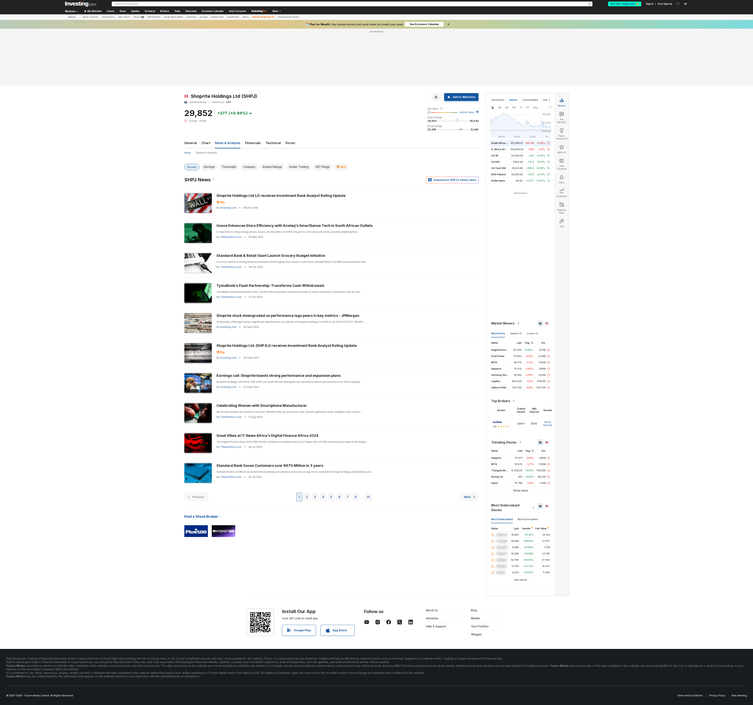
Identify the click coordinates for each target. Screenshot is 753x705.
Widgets (476, 634)
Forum (290, 143)
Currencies (497, 99)
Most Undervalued (502, 519)
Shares (72, 17)
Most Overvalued (528, 519)
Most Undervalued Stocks (505, 507)
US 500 (495, 161)
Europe (204, 17)
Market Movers (503, 323)
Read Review (547, 424)
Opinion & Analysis (206, 152)
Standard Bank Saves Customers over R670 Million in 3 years (269, 465)
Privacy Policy (717, 695)
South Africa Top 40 (502, 143)
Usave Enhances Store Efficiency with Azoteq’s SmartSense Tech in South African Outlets (294, 225)
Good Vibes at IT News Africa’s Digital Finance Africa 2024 (267, 435)
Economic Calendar (213, 11)
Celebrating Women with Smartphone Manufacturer (261, 405)
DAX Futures (498, 174)
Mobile (475, 618)
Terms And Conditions (690, 695)
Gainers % (516, 333)
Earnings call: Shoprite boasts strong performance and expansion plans (278, 375)
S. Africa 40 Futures (502, 149)
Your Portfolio (480, 626)
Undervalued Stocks (288, 17)
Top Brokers (500, 401)
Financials (253, 143)
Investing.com (228, 207)
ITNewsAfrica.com (231, 236)
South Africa (108, 17)
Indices (513, 99)
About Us (432, 610)
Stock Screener (237, 11)
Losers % (532, 333)
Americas (191, 17)
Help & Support (436, 626)
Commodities (530, 99)
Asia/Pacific (233, 17)
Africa (246, 17)
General (190, 143)
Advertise (432, 618)
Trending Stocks (504, 442)
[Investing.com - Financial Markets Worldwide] (80, 4)
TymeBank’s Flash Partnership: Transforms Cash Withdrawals (270, 285)
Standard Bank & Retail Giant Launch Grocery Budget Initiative (270, 255)
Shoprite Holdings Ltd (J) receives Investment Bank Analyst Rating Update (281, 196)
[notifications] (678, 3)
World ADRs (153, 17)
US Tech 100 (498, 168)
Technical (273, 143)
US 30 (494, 155)
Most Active (498, 333)
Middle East (217, 17)
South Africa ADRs (173, 17)
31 (368, 497)
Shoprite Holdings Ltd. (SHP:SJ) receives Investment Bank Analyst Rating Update (286, 345)
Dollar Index (498, 180)
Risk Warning (739, 695)
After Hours (124, 17)
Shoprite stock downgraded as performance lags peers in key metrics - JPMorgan (287, 315)
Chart (205, 143)
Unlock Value (466, 112)
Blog (474, 610)
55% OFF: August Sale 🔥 (624, 4)
